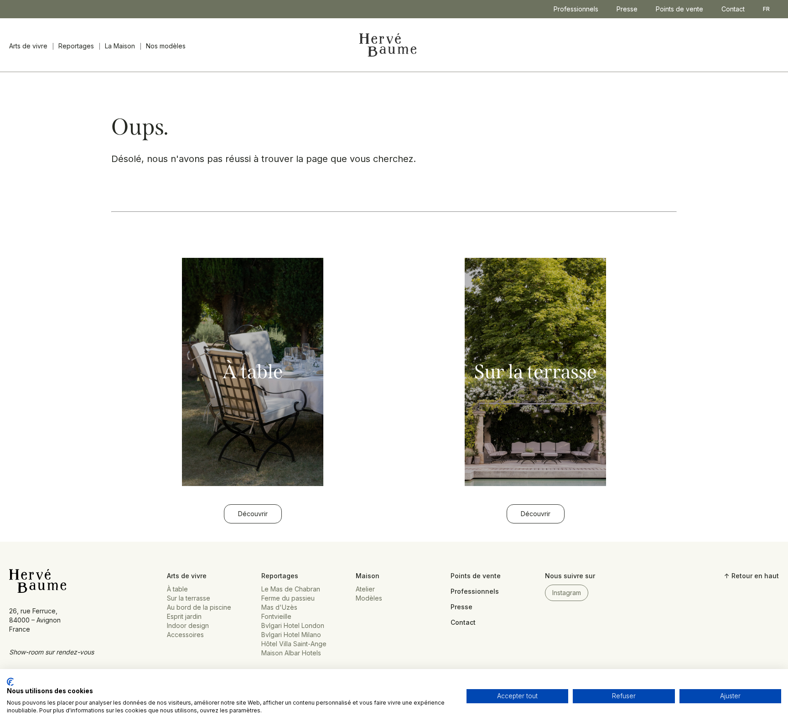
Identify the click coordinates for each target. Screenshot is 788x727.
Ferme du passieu (288, 598)
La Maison (120, 46)
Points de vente (679, 9)
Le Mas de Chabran (290, 589)
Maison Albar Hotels (291, 653)
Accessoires (185, 634)
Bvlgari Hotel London (292, 625)
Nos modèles (166, 46)
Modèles (369, 598)
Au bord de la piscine (199, 607)
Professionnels (576, 9)
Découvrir (253, 514)
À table (177, 589)
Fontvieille (276, 616)
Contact (733, 9)
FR (766, 8)
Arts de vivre (28, 46)
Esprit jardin (184, 616)
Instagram (566, 592)
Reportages (76, 46)
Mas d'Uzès (279, 607)
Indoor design (188, 625)
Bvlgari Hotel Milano (291, 634)
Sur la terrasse (188, 598)
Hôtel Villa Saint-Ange (294, 644)
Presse (627, 9)
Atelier (365, 589)
